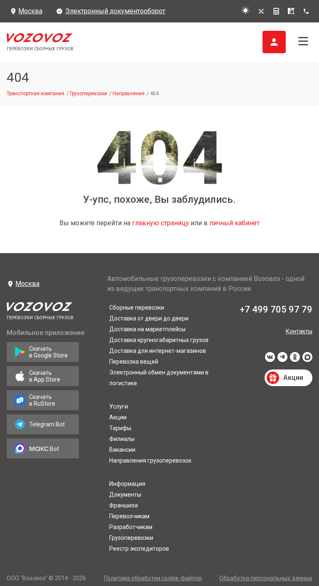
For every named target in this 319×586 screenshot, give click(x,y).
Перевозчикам (129, 516)
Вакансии (122, 449)
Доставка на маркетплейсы (147, 329)
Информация (127, 483)
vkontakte (270, 359)
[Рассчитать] (276, 11)
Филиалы (122, 439)
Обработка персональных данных (265, 578)
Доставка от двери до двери (149, 318)
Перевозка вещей (133, 361)
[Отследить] (291, 11)
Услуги (118, 406)
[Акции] (261, 11)
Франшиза (123, 505)
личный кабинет (234, 223)
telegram (282, 359)
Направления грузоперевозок (150, 460)
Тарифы (120, 428)
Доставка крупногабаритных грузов (159, 340)
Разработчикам (130, 527)
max (307, 359)
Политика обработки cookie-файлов (153, 578)
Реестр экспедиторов (139, 548)
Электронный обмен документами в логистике (159, 378)
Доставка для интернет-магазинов (157, 350)
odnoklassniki (295, 359)
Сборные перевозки (136, 307)
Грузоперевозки (131, 537)
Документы (125, 494)
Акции (118, 417)
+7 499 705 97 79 (276, 309)
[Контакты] (307, 11)
